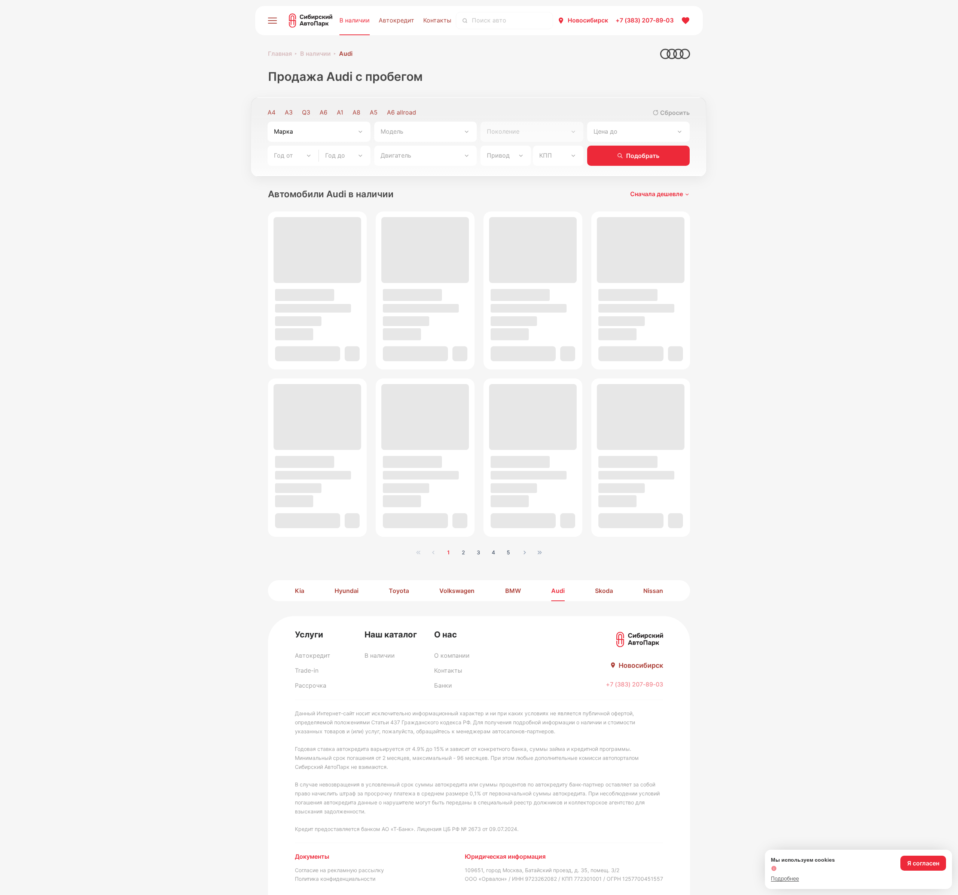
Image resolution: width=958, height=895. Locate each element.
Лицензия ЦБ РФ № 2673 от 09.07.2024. (468, 829)
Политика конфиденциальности (335, 879)
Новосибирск (588, 20)
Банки (443, 685)
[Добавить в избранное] (354, 357)
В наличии (354, 20)
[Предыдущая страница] (433, 552)
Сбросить (675, 112)
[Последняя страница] (539, 552)
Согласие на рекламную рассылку (339, 870)
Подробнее (785, 878)
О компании (452, 655)
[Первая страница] (418, 552)
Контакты (437, 20)
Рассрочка (310, 685)
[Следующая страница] (524, 552)
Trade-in (306, 670)
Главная (280, 53)
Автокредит (396, 20)
